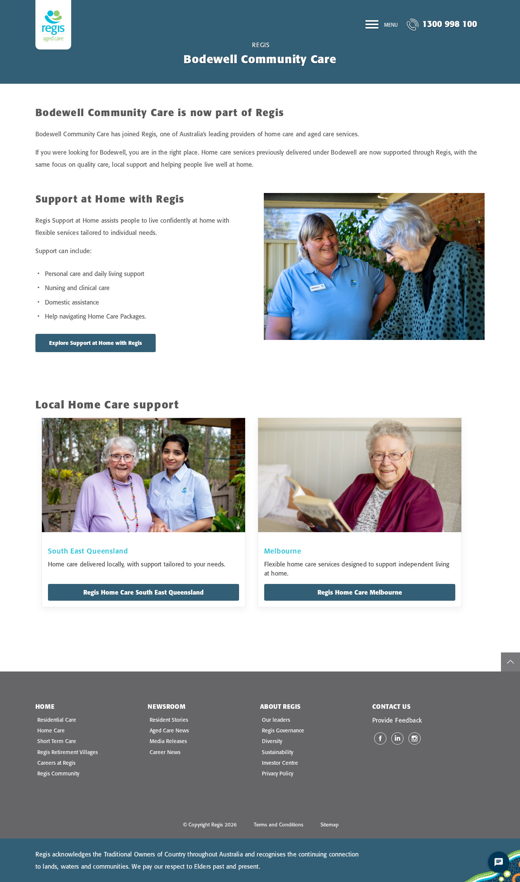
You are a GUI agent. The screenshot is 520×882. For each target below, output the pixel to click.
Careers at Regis (56, 762)
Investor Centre (280, 762)
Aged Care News (169, 730)
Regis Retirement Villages (67, 752)
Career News (165, 752)
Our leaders (276, 719)
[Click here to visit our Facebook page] (380, 738)
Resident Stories (169, 719)
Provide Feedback (397, 720)
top (510, 661)
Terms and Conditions (278, 824)
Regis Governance (283, 730)
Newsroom (166, 706)
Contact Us (391, 706)
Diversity (272, 741)
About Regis (280, 706)
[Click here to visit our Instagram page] (414, 738)
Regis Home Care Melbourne (359, 592)
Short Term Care (56, 741)
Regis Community (58, 773)
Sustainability (277, 752)
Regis (261, 45)
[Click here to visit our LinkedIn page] (397, 738)
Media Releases (168, 741)
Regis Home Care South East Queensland (143, 592)
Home (45, 706)
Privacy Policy (277, 773)
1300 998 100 (449, 23)
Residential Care (56, 719)
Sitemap (330, 824)
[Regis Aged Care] (53, 24)
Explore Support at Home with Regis (95, 343)
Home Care (51, 730)
